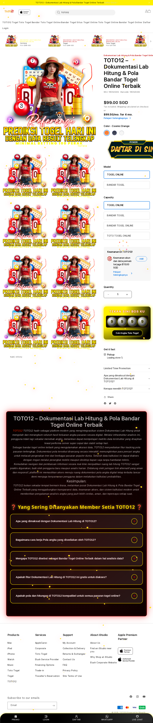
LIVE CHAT (137, 719)
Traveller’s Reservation (47, 676)
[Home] (9, 11)
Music (10, 665)
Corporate (40, 648)
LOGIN (46, 719)
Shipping (121, 107)
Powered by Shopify (136, 712)
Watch (10, 659)
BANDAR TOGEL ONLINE (120, 225)
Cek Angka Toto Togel (127, 333)
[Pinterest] (116, 404)
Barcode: (125, 92)
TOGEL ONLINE (115, 174)
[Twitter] (111, 404)
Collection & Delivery (74, 648)
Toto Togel (25, 22)
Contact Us (69, 659)
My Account (69, 643)
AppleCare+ (41, 643)
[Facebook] (106, 404)
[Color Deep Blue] (114, 133)
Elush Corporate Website (103, 662)
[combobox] (85, 12)
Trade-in (39, 670)
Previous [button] (3, 2)
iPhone (11, 654)
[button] (7, 22)
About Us (95, 643)
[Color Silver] (121, 133)
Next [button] (149, 2)
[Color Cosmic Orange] (107, 133)
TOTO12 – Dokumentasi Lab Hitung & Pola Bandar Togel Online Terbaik (76, 3)
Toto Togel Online (108, 22)
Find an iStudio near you (100, 650)
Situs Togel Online (87, 22)
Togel (15, 22)
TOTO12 (7, 22)
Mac (9, 643)
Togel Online (53, 22)
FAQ (65, 665)
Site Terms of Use (72, 676)
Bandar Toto (39, 22)
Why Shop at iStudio (101, 657)
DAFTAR (76, 719)
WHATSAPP (107, 719)
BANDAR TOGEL (115, 184)
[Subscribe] (53, 705)
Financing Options (44, 665)
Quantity (109, 287)
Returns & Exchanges (74, 654)
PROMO (15, 719)
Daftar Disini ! (111, 3)
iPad (9, 648)
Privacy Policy (70, 670)
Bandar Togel (68, 22)
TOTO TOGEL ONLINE (119, 235)
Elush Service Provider (47, 659)
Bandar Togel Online (130, 22)
